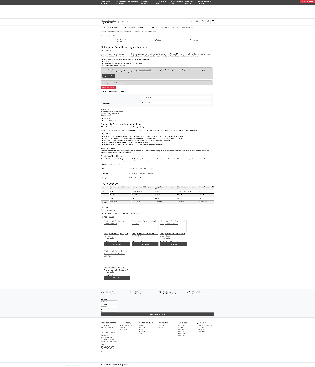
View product (117, 244)
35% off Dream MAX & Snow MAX (204, 2)
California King (150, 168)
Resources (161, 325)
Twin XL (134, 168)
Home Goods (164, 27)
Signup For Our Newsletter (157, 314)
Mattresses (121, 111)
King (145, 168)
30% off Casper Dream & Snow (176, 2)
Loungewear (173, 27)
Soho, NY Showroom (118, 83)
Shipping (141, 333)
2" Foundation (141, 173)
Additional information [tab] (110, 120)
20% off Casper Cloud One (189, 2)
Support (141, 325)
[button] (109, 36)
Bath (152, 27)
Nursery (146, 27)
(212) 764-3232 (105, 325)
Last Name (104, 304)
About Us (122, 327)
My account (142, 327)
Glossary (160, 327)
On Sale (113, 113)
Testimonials (123, 329)
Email (102, 309)
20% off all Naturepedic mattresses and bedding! (127, 2)
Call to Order (107, 113)
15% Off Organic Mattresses (106, 2)
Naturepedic (108, 115)
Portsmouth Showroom (107, 339)
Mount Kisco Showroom (107, 337)
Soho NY (118, 113)
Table (156, 27)
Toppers (123, 27)
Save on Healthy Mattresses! (145, 2)
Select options (117, 278)
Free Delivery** (167, 292)
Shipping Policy (181, 327)
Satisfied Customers (197, 292)
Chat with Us (109, 292)
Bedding (116, 27)
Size (104, 98)
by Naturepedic (106, 50)
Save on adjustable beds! (161, 2)
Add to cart (145, 244)
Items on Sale (200, 329)
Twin (130, 168)
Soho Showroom (105, 335)
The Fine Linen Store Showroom (109, 341)
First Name (104, 299)
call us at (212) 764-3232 (145, 70)
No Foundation (133, 173)
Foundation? (106, 103)
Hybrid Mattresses (112, 111)
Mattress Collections (106, 27)
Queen (141, 168)
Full (138, 168)
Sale (192, 27)
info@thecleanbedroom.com (108, 327)
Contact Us (104, 329)
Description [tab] (107, 118)
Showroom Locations (184, 27)
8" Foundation (149, 173)
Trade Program (201, 331)
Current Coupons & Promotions (205, 325)
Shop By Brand (201, 327)
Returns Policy (181, 325)
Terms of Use (181, 333)
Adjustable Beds (131, 27)
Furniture (139, 27)
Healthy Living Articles (126, 325)
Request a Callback (108, 76)
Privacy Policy (181, 331)
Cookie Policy (181, 335)
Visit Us (137, 292)
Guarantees (142, 331)
